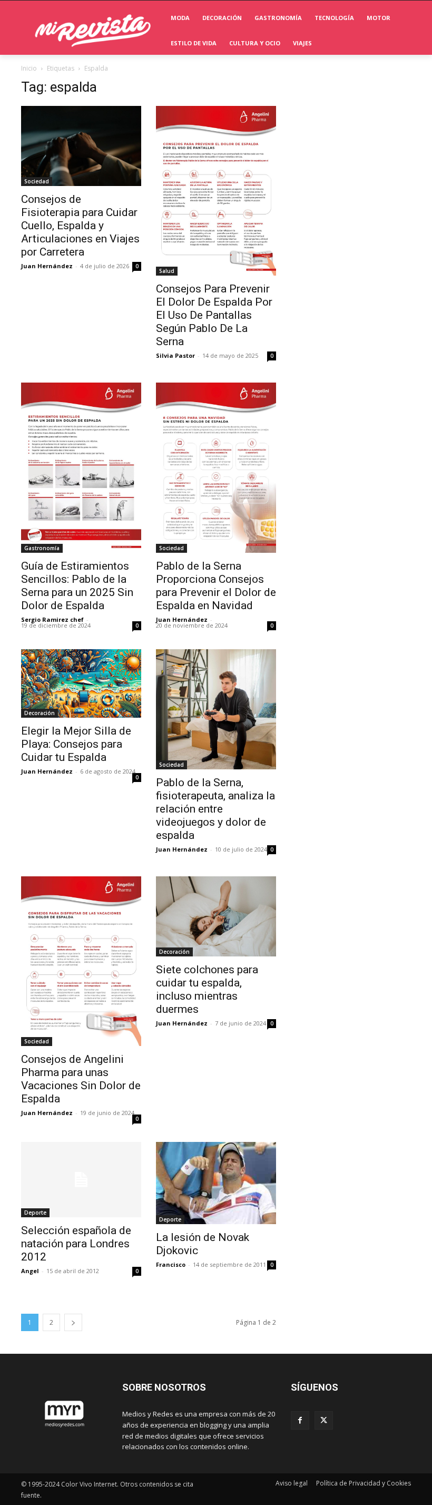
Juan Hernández (47, 266)
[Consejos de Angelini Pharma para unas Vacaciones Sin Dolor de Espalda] (81, 961)
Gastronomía (42, 548)
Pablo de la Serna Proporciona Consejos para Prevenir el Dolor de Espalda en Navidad (216, 586)
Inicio (29, 68)
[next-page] (73, 1322)
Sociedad (36, 181)
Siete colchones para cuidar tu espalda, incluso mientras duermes (207, 989)
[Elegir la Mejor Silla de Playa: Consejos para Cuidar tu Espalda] (81, 683)
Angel (30, 1271)
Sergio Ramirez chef (52, 619)
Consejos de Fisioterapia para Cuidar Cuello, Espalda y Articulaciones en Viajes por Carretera (80, 225)
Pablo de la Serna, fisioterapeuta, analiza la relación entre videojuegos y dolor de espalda (215, 809)
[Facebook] (300, 1420)
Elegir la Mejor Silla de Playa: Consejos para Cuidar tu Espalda (76, 744)
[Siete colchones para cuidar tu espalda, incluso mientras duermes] (216, 916)
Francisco (170, 1264)
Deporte (35, 1212)
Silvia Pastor (175, 355)
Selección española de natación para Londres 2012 (76, 1243)
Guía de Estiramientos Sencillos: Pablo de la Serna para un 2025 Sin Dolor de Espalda (77, 586)
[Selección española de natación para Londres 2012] (81, 1179)
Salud (166, 271)
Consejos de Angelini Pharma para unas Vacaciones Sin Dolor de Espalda (81, 1079)
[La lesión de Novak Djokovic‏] (216, 1183)
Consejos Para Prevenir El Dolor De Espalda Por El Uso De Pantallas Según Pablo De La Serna (214, 315)
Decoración (39, 713)
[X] (324, 1420)
